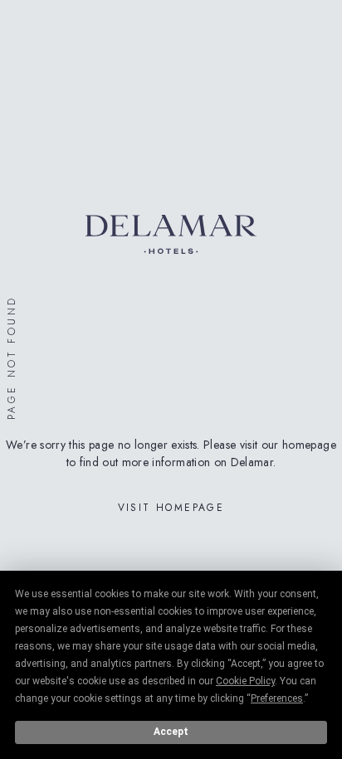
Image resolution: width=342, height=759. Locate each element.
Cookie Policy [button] (245, 681)
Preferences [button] (277, 698)
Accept (171, 731)
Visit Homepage (171, 507)
